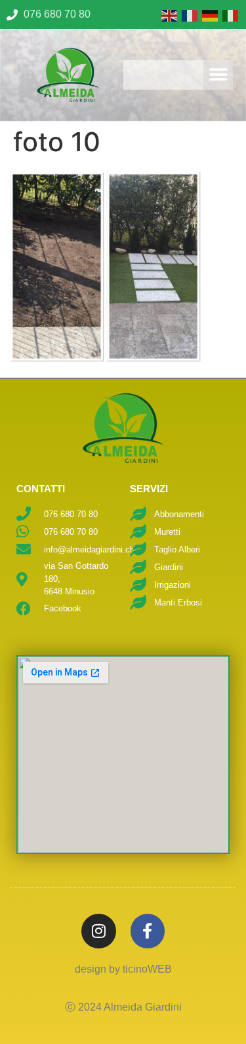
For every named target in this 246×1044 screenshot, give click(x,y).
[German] (209, 14)
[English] (168, 14)
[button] (218, 75)
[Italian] (229, 14)
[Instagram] (98, 931)
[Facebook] (148, 931)
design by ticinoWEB (123, 969)
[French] (188, 14)
